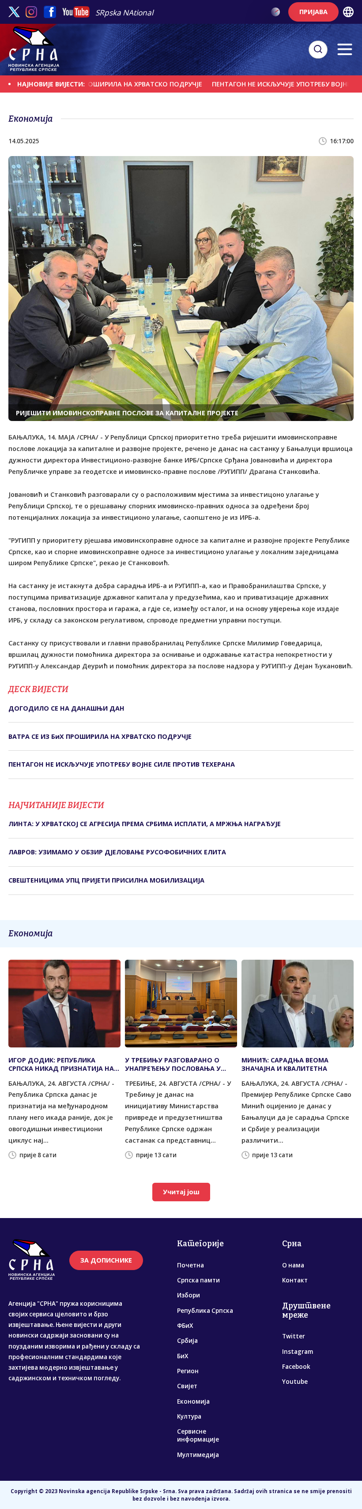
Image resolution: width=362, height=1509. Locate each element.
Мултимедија (198, 1455)
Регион (188, 1371)
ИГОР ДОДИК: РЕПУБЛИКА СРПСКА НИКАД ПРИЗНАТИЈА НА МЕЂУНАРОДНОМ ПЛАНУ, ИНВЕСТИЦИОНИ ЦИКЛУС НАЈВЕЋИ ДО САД (61, 1064)
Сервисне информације (198, 1435)
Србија (187, 1341)
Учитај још (181, 1192)
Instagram (297, 1352)
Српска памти (198, 1280)
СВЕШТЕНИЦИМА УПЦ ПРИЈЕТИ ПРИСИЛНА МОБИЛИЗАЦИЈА (106, 880)
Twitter (293, 1336)
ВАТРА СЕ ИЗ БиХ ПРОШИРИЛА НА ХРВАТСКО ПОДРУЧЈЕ (100, 736)
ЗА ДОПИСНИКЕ (106, 1260)
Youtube (295, 1382)
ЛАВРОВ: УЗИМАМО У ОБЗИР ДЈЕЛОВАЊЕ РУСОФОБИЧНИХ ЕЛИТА (117, 852)
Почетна (190, 1265)
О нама (293, 1265)
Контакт (295, 1280)
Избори (188, 1295)
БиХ (182, 1356)
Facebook (296, 1367)
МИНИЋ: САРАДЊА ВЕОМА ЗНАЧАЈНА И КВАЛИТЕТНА (284, 1064)
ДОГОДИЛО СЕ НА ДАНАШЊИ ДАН (66, 708)
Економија (193, 1401)
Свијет (187, 1386)
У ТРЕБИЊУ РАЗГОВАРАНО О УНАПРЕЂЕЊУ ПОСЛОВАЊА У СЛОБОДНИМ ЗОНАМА (173, 1064)
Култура (189, 1416)
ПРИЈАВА (313, 11)
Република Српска (205, 1311)
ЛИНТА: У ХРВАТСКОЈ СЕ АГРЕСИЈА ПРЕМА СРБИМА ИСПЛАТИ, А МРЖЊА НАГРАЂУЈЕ (144, 824)
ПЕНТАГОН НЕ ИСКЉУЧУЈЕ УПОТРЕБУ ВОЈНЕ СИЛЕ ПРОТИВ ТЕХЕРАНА (121, 764)
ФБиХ (185, 1326)
